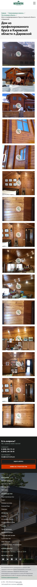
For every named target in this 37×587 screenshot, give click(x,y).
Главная (3, 13)
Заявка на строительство (18, 466)
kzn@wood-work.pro (8, 457)
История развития (6, 480)
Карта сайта (19, 582)
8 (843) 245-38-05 (7, 451)
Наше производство (7, 497)
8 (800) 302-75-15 (7, 449)
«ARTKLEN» (20, 584)
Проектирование (6, 529)
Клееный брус (5, 506)
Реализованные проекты (16, 13)
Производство (6, 484)
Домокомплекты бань (8, 522)
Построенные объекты (8, 15)
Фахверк (4, 516)
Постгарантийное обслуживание (11, 545)
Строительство (6, 538)
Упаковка (4, 509)
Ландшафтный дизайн (8, 535)
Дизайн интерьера (7, 532)
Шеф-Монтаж (5, 541)
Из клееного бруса (7, 519)
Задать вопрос (18, 461)
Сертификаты (5, 487)
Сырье (3, 500)
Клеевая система (6, 503)
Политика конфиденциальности (9, 577)
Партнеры (4, 490)
